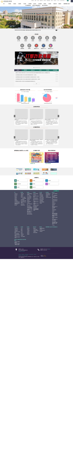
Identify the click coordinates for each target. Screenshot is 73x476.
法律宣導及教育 (35, 229)
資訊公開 (34, 3)
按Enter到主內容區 (2, 0)
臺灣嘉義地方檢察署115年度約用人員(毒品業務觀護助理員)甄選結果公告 (25, 81)
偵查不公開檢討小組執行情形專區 (54, 219)
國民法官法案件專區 (45, 5)
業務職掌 (16, 199)
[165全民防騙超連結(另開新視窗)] (28, 173)
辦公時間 (23, 251)
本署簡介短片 (16, 229)
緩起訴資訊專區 (42, 199)
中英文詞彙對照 (23, 236)
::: (0, 6)
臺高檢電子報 (20, 255)
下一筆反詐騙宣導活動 (58, 137)
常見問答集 (35, 254)
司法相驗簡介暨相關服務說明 (29, 209)
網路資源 (60, 3)
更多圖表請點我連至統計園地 (25, 103)
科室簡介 (16, 198)
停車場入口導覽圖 (23, 197)
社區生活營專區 (42, 198)
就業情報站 (41, 231)
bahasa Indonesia (62, 0)
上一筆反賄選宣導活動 (14, 116)
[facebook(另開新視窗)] (50, 255)
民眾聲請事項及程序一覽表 (35, 201)
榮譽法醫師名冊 (35, 206)
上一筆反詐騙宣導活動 (14, 137)
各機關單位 (36, 177)
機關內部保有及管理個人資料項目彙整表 (54, 213)
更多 (44, 19)
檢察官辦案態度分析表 (29, 204)
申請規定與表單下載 (54, 199)
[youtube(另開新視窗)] (48, 255)
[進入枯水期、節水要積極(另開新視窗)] (36, 173)
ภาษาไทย (58, 0)
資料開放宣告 (23, 254)
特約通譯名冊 (35, 207)
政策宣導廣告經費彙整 (54, 198)
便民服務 (36, 34)
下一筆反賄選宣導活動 (58, 116)
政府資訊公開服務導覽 (54, 194)
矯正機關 (49, 180)
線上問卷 (28, 202)
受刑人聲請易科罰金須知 (35, 199)
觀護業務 (41, 193)
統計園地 (50, 3)
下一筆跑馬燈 (57, 30)
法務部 (35, 0)
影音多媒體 (40, 3)
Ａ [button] (67, 0)
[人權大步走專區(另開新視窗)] (45, 169)
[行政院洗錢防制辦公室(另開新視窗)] (19, 173)
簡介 (4, 3)
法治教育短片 (16, 228)
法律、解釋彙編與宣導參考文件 (54, 196)
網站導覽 (32, 0)
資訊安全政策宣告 (31, 254)
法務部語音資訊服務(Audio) (17, 235)
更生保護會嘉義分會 (28, 5)
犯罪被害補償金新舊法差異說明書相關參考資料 (35, 209)
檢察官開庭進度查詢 (42, 230)
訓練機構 (18, 187)
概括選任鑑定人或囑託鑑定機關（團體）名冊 (54, 223)
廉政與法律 (55, 3)
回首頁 (38, 0)
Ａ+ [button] (69, 0)
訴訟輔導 (19, 3)
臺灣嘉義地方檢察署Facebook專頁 (21, 150)
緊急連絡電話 (48, 0)
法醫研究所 (34, 187)
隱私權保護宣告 (27, 254)
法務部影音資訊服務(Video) (17, 237)
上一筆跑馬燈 (57, 29)
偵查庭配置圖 (22, 199)
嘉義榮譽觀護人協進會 (67, 3)
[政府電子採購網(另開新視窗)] (54, 173)
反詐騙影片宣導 (36, 150)
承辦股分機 (22, 193)
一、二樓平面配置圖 (23, 198)
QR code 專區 (29, 195)
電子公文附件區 (54, 221)
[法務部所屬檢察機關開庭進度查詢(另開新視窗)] (19, 169)
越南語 (22, 229)
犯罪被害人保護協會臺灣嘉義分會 (17, 203)
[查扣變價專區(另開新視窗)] (36, 169)
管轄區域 (16, 197)
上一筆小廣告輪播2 (15, 173)
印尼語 (22, 228)
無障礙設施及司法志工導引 (23, 202)
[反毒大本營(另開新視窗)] (28, 169)
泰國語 (22, 230)
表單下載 (45, 0)
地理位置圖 (20, 251)
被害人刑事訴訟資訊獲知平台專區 (29, 211)
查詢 (72, 1)
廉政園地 (34, 228)
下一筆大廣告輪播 (58, 59)
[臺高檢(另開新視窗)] (54, 169)
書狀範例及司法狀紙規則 (35, 196)
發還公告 (53, 205)
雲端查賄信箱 (29, 201)
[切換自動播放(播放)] (56, 30)
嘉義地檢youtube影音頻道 (17, 232)
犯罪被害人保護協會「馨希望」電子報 (17, 244)
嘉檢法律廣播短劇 (51, 150)
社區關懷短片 (16, 230)
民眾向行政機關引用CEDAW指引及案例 (29, 207)
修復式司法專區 (42, 197)
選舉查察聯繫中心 (48, 193)
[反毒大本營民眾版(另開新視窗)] (36, 58)
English (52, 0)
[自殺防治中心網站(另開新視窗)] (45, 173)
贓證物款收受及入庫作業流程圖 (54, 207)
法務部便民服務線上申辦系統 (29, 194)
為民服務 (14, 3)
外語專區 (44, 3)
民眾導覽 (9, 3)
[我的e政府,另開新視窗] (46, 255)
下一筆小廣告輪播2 (58, 173)
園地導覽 (28, 228)
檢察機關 (34, 180)
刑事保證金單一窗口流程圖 (35, 203)
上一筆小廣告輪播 (15, 169)
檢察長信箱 (41, 0)
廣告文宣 (53, 208)
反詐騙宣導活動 (36, 127)
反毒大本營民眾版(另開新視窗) (36, 67)
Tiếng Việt (55, 0)
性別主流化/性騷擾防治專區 (55, 217)
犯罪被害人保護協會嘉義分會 (36, 5)
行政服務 (28, 230)
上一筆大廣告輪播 (14, 59)
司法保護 (24, 3)
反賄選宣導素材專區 (48, 197)
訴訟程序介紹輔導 (35, 193)
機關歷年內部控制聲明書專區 (54, 215)
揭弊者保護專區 (35, 232)
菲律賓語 (22, 235)
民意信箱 (28, 200)
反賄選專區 (29, 3)
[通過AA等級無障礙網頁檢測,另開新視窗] (43, 255)
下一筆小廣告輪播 (58, 169)
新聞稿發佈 (53, 204)
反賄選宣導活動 (36, 106)
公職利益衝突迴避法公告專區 (35, 231)
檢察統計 (28, 229)
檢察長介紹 (16, 193)
